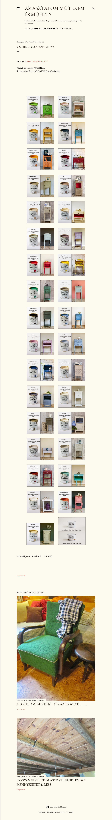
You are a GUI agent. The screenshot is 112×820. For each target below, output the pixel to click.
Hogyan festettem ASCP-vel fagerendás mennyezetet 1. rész (51, 782)
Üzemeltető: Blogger (58, 807)
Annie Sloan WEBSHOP (37, 61)
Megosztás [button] (21, 575)
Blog (28, 28)
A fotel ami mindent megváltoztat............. (52, 704)
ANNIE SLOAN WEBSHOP (45, 28)
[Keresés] (93, 7)
